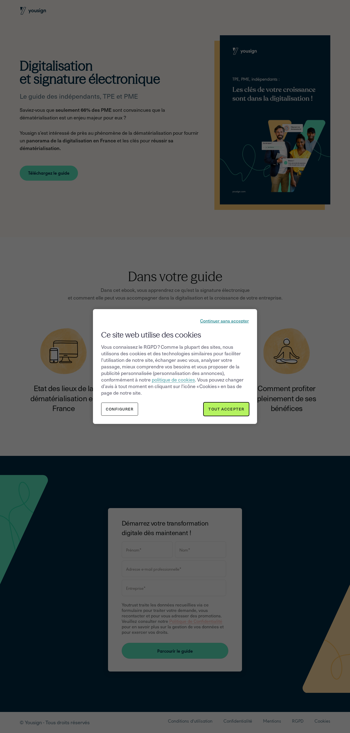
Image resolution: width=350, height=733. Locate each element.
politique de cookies (173, 379)
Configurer (119, 409)
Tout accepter (226, 409)
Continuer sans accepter (224, 320)
